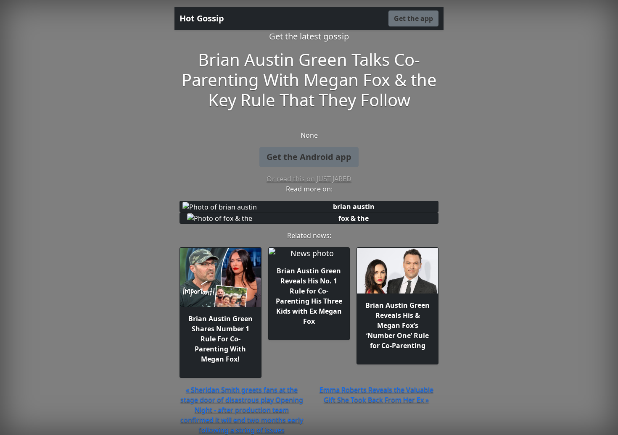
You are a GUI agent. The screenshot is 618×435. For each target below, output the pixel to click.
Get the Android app (309, 156)
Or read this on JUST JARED (309, 178)
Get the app (413, 18)
